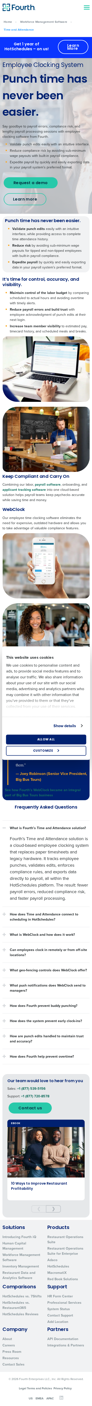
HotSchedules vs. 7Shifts (22, 1296)
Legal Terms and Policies (35, 1388)
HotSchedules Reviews (20, 1314)
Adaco (52, 1260)
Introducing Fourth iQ (19, 1237)
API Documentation (62, 1339)
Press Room (11, 1351)
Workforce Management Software (43, 22)
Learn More (73, 47)
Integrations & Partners (65, 1345)
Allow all (46, 739)
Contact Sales (13, 1364)
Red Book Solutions (62, 1279)
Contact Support (60, 1315)
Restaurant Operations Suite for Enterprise (65, 1251)
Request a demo (30, 183)
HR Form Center (60, 1296)
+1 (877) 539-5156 (31, 1088)
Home (8, 22)
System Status (58, 1309)
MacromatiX (56, 1272)
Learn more (25, 200)
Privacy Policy (62, 1388)
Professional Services (64, 1302)
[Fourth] (18, 7)
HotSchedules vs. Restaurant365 (16, 1305)
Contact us (30, 1108)
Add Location (57, 1321)
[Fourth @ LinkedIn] (61, 1399)
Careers (8, 1345)
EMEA (39, 1398)
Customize (43, 750)
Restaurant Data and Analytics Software (18, 1275)
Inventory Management (20, 1266)
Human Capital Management (14, 1246)
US (31, 1398)
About (7, 1339)
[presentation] (38, 1209)
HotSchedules (58, 1266)
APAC (50, 1398)
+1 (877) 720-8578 (35, 1096)
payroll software (48, 484)
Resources (10, 1358)
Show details (64, 725)
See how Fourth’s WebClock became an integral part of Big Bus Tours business (43, 792)
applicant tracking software (24, 489)
